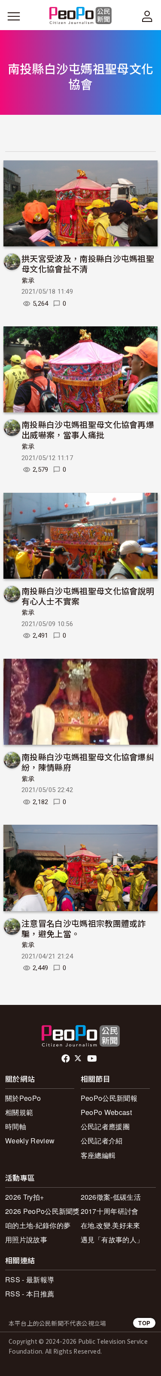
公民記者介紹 (102, 1141)
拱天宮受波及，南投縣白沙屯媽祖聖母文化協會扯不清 (87, 263)
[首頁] (80, 16)
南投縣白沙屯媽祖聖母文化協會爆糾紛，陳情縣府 (87, 762)
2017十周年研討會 (110, 1211)
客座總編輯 (98, 1155)
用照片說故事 (26, 1239)
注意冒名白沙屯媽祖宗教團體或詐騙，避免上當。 (83, 928)
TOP (144, 1323)
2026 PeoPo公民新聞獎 (42, 1211)
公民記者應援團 (105, 1126)
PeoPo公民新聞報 (109, 1098)
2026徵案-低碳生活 (111, 1197)
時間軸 (15, 1126)
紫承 (28, 281)
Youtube (92, 1058)
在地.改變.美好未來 (110, 1225)
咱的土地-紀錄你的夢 (37, 1225)
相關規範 (19, 1112)
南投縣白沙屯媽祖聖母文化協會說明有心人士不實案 (87, 596)
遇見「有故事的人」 (112, 1239)
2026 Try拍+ (24, 1197)
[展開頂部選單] (147, 16)
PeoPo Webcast (106, 1112)
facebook (66, 1058)
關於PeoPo (23, 1098)
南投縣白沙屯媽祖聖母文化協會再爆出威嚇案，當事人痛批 (87, 429)
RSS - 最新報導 (29, 1279)
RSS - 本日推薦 (29, 1294)
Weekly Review (30, 1141)
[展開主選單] (13, 16)
